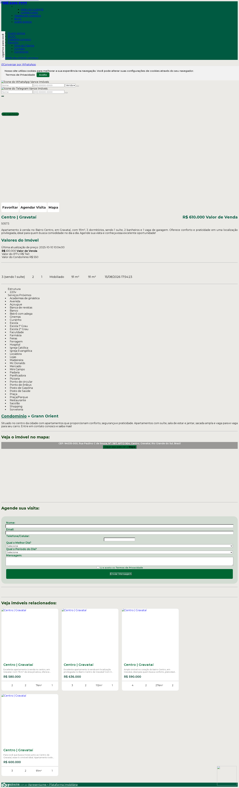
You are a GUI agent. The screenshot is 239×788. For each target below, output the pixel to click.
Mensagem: (14, 555)
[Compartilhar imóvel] (2, 96)
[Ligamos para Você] (2, 45)
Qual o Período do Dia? (21, 549)
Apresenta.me (5, 784)
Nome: (10, 522)
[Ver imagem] (119, 98)
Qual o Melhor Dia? (18, 542)
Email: (10, 529)
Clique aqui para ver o (119, 446)
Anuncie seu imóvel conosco (19, 57)
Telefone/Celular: (18, 536)
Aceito (43, 74)
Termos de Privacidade (20, 74)
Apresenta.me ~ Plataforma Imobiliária (53, 784)
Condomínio (14, 416)
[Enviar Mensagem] (66, 92)
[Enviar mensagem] (77, 86)
